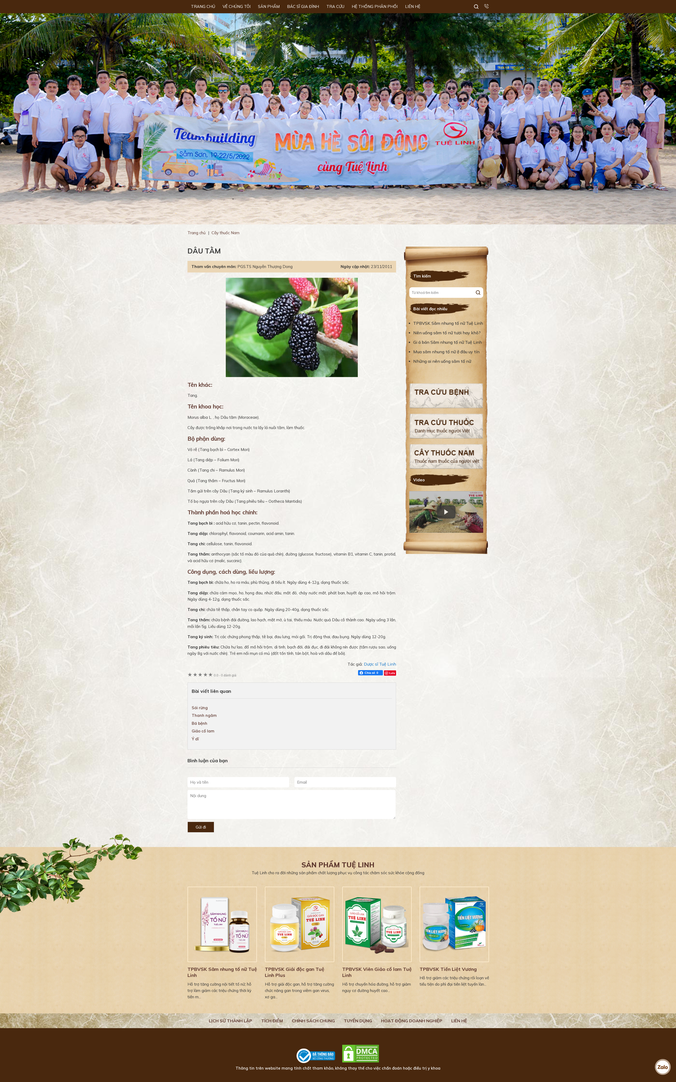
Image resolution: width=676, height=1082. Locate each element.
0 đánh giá (225, 675)
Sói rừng (200, 707)
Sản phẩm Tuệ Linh (338, 864)
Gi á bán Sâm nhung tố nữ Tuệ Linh (447, 342)
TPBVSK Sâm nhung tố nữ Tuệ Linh (448, 323)
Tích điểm (272, 1020)
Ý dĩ (195, 738)
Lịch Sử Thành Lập (230, 1020)
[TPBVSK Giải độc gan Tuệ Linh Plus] (299, 924)
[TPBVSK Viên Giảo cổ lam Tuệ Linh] (377, 924)
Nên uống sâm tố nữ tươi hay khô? (447, 332)
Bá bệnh (199, 723)
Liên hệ (459, 1020)
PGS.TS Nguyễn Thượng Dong (265, 266)
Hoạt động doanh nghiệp (411, 1020)
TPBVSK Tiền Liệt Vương (448, 969)
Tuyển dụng (358, 1020)
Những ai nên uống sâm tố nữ (442, 361)
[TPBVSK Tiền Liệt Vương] (454, 924)
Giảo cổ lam (203, 730)
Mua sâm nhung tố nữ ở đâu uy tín (446, 351)
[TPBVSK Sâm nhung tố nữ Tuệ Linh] (222, 924)
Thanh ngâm (204, 715)
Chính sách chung (313, 1020)
